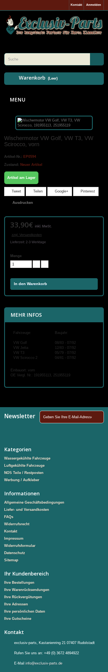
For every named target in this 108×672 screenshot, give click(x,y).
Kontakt (76, 4)
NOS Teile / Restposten (23, 473)
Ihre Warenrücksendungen (26, 590)
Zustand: (11, 165)
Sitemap (11, 560)
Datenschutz (14, 553)
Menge (16, 256)
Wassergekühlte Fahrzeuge (27, 458)
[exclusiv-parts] (54, 25)
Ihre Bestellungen (19, 582)
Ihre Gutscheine (17, 619)
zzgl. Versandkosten (27, 235)
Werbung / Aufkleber (21, 480)
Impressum (14, 538)
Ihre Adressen (16, 604)
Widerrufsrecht (16, 524)
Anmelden (93, 4)
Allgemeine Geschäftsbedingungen (34, 502)
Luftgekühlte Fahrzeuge (24, 465)
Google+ (61, 191)
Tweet (16, 191)
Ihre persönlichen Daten (24, 611)
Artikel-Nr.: (13, 156)
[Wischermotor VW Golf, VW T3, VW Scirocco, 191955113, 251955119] (54, 122)
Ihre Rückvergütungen (23, 597)
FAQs (8, 517)
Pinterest (87, 191)
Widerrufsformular (19, 546)
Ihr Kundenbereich (26, 573)
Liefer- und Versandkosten (26, 510)
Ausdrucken (22, 203)
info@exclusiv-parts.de (43, 663)
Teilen (37, 191)
